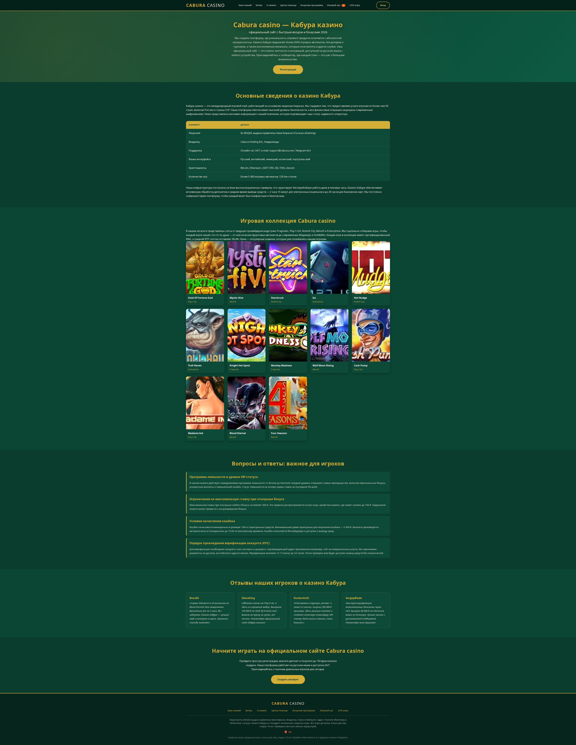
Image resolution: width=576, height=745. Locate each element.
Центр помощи (288, 5)
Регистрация (288, 69)
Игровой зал (336, 5)
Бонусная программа (311, 5)
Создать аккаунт (288, 679)
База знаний (245, 5)
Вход (383, 5)
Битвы (259, 5)
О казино (271, 5)
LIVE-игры (355, 5)
